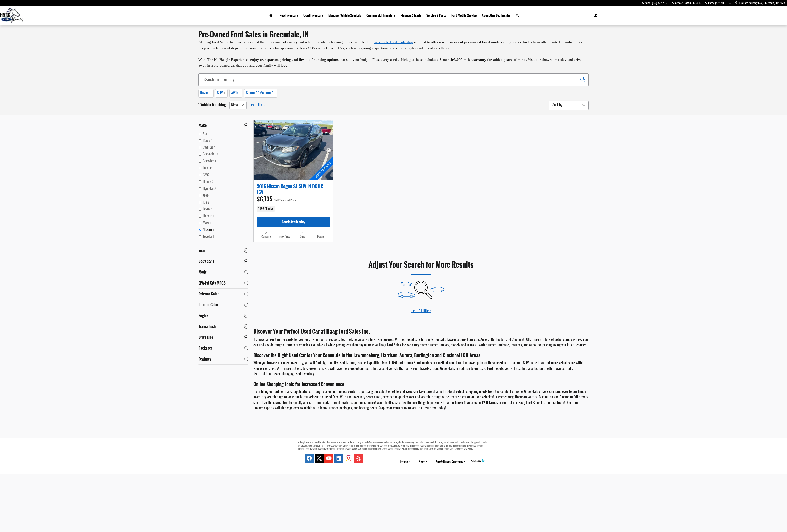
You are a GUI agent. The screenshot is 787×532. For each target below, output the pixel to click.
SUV (221, 93)
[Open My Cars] (594, 15)
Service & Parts (436, 15)
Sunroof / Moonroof (260, 93)
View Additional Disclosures (449, 461)
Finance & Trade (411, 15)
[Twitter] (319, 458)
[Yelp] (358, 458)
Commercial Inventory (380, 15)
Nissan (235, 105)
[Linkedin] (338, 458)
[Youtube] (328, 458)
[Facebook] (309, 458)
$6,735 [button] (276, 199)
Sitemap (404, 461)
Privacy (422, 461)
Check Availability (293, 222)
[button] (293, 209)
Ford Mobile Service (464, 15)
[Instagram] (348, 458)
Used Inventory (313, 15)
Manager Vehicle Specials (344, 15)
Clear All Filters (421, 311)
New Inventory (289, 15)
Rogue (205, 93)
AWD (235, 93)
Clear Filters (257, 105)
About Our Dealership (496, 15)
